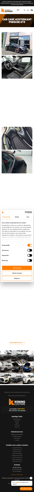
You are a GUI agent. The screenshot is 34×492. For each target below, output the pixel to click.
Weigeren (17, 278)
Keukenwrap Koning (17, 455)
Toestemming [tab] (6, 217)
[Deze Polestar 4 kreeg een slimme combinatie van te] (28, 356)
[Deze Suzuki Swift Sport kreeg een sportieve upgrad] (5, 378)
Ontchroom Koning (17, 453)
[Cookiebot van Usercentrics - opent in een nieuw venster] (25, 212)
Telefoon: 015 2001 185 (17, 474)
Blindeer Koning (17, 451)
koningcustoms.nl (21, 395)
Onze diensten (17, 419)
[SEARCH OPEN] (24, 10)
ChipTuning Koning (17, 459)
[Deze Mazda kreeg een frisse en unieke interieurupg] (5, 367)
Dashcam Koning (17, 461)
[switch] (29, 250)
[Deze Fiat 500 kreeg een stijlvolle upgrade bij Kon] (28, 378)
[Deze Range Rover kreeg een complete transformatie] (5, 356)
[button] (17, 409)
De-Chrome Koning (17, 457)
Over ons (17, 427)
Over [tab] (27, 217)
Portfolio (17, 421)
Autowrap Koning (17, 449)
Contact (17, 440)
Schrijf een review (17, 436)
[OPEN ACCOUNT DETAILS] (28, 10)
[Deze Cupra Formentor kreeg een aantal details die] (17, 356)
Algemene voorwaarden (17, 434)
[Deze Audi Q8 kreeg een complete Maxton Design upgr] (17, 378)
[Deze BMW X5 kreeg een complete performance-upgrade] (17, 367)
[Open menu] (18, 10)
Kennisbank (17, 438)
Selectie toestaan (17, 273)
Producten (17, 425)
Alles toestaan (17, 267)
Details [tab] (17, 217)
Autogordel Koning (17, 447)
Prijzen (17, 423)
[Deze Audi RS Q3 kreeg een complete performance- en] (28, 367)
